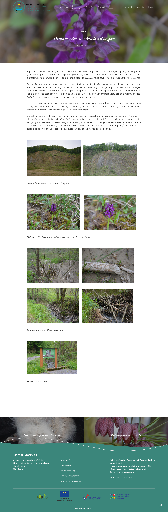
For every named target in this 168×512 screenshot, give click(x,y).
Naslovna (64, 7)
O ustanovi (76, 7)
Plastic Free (112, 7)
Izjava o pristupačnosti (70, 476)
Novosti (101, 7)
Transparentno (67, 465)
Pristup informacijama (69, 470)
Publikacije (128, 7)
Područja (89, 7)
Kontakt (151, 7)
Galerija (140, 7)
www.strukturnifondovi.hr (71, 481)
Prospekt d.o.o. (126, 477)
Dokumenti (65, 460)
